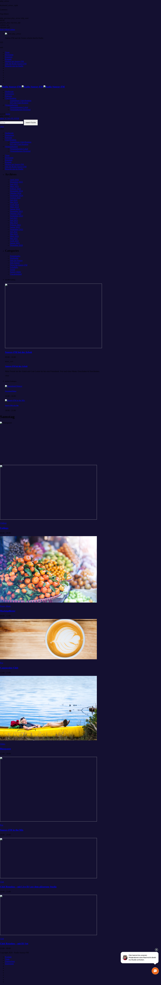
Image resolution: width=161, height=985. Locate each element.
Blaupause (5, 748)
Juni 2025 (14, 184)
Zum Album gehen (7, 29)
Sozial (12, 270)
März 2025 (14, 186)
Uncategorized (16, 274)
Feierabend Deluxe (10, 391)
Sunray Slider (15, 272)
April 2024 (14, 204)
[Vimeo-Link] (32, 86)
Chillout (3, 523)
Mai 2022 (14, 234)
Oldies (2, 744)
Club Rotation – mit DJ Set (14, 943)
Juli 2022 (13, 232)
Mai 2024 (14, 202)
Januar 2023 (15, 227)
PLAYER (9, 118)
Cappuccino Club (9, 667)
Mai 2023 (14, 223)
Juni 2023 (14, 220)
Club (2, 882)
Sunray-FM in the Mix (12, 405)
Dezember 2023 (16, 211)
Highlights (14, 258)
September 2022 (16, 229)
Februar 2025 (15, 189)
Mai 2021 (14, 238)
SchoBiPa (14, 267)
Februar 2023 (15, 225)
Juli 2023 (13, 218)
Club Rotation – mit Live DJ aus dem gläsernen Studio (28, 886)
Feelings (4, 528)
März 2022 (14, 236)
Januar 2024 (15, 209)
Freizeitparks (15, 256)
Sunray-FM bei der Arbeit (18, 352)
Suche (31, 123)
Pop (1, 663)
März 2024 (14, 207)
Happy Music (5, 606)
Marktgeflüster (7, 611)
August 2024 (15, 198)
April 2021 (14, 241)
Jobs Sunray (15, 263)
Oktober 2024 (15, 193)
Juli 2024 (13, 200)
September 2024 (16, 195)
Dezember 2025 (16, 182)
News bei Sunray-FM (18, 265)
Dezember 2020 (16, 245)
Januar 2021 (15, 243)
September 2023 (16, 216)
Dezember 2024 (16, 191)
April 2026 (14, 180)
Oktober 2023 (15, 214)
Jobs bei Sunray (16, 260)
